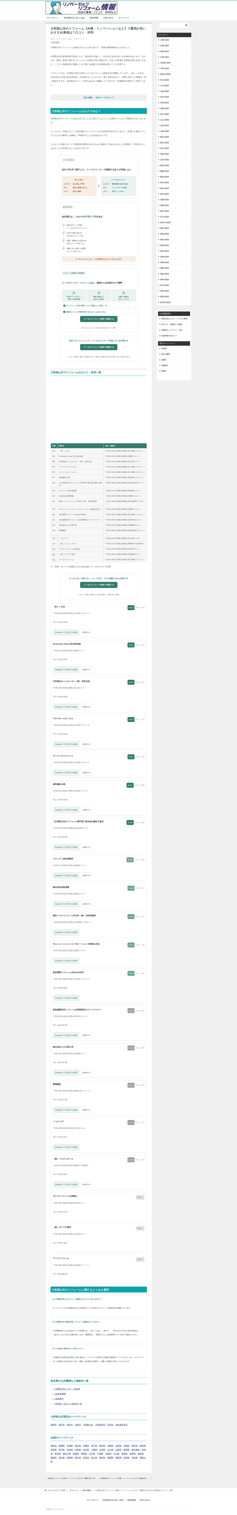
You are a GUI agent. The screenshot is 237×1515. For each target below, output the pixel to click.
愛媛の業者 (164, 171)
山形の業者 (164, 125)
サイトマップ (123, 18)
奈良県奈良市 (121, 1425)
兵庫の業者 (164, 57)
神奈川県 (67, 1454)
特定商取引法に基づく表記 (74, 18)
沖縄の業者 (164, 200)
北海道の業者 (165, 63)
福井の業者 (164, 228)
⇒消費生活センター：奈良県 (67, 1389)
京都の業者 (164, 46)
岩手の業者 (164, 148)
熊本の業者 (164, 211)
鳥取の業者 (164, 297)
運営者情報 (94, 18)
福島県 (118, 1458)
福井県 (102, 1458)
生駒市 (78, 1425)
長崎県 (124, 1454)
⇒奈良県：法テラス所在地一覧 (68, 1404)
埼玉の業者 (164, 80)
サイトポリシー (53, 18)
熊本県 (135, 1446)
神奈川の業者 (165, 222)
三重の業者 (164, 40)
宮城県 (118, 1446)
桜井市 (70, 1425)
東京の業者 (164, 188)
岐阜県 (102, 1446)
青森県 (76, 1454)
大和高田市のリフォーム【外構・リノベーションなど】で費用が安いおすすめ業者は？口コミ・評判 (126, 1478)
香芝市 (62, 1425)
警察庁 (164, 371)
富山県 (94, 1458)
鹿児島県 (136, 1450)
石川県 (92, 1454)
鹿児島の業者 (165, 302)
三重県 (94, 1450)
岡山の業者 (164, 143)
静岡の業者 (164, 280)
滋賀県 (126, 1450)
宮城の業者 (164, 103)
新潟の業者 (164, 182)
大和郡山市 (88, 1425)
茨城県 (70, 1446)
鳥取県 (141, 1454)
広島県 (54, 1450)
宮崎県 (110, 1446)
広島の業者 (164, 160)
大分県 (116, 1454)
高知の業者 (164, 291)
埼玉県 (86, 1450)
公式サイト (87, 632)
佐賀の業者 (164, 51)
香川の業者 (164, 285)
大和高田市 (100, 1425)
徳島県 (70, 1458)
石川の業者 (164, 217)
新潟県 (58, 1454)
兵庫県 (126, 1458)
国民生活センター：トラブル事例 (174, 319)
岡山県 (78, 1446)
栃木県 (78, 1458)
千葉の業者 (164, 68)
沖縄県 (86, 1446)
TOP (56, 1490)
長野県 (133, 1454)
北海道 (135, 1458)
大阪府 (108, 1454)
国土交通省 (165, 354)
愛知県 (54, 1446)
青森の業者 (164, 274)
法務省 (164, 348)
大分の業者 (164, 86)
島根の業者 (164, 154)
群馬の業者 (164, 251)
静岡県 (84, 1454)
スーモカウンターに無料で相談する (99, 319)
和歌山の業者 (165, 74)
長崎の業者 (164, 262)
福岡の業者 (164, 234)
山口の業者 (164, 120)
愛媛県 (62, 1446)
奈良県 (86, 1458)
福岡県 (110, 1458)
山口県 (110, 1450)
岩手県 (94, 1446)
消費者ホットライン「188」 (172, 330)
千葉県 (100, 1454)
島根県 (54, 1458)
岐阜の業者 (164, 137)
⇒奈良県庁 (59, 1399)
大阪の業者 (164, 91)
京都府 (126, 1446)
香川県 (62, 1450)
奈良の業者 (55, 42)
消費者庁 (164, 365)
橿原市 (54, 1425)
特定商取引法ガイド (169, 336)
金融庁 (164, 360)
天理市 (110, 1425)
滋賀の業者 (164, 205)
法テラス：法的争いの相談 (171, 324)
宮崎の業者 (164, 108)
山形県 (102, 1450)
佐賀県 (78, 1450)
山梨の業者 (164, 131)
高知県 (70, 1450)
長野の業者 (164, 268)
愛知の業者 (164, 177)
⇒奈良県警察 (60, 1394)
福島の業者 (164, 240)
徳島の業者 (164, 165)
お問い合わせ (108, 18)
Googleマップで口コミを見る (66, 632)
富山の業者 (164, 114)
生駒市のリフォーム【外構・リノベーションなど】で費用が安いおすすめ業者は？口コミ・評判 (73, 1478)
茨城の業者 (164, 257)
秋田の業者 (164, 245)
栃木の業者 (164, 194)
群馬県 (143, 1446)
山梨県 (118, 1450)
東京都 (62, 1458)
